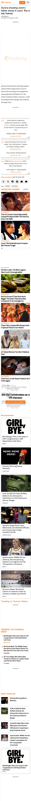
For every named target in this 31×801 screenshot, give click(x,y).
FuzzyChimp (5, 471)
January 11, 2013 (15, 136)
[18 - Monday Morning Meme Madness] (4, 700)
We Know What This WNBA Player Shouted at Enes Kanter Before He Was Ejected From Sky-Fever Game (16, 648)
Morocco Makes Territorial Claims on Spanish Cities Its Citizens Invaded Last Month (14, 591)
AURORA (7, 186)
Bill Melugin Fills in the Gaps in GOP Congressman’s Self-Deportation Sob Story (15, 439)
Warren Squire (6, 535)
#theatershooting (15, 149)
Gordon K (5, 503)
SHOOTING (14, 186)
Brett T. (4, 444)
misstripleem (5, 16)
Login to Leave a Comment (15, 402)
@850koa (7, 125)
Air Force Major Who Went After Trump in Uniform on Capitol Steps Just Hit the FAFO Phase (16, 659)
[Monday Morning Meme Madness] (16, 456)
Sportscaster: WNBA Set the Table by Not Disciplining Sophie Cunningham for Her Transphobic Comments (20, 740)
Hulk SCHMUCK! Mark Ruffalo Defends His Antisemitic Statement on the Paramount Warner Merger (19, 713)
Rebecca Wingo (6, 177)
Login (22, 2)
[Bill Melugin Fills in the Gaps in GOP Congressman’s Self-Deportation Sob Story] (16, 426)
